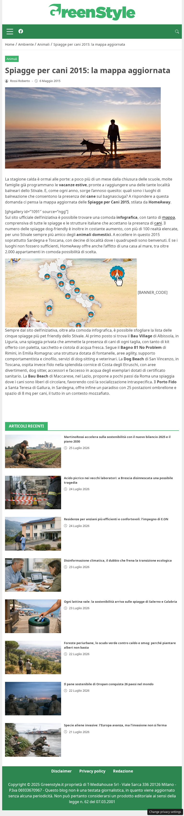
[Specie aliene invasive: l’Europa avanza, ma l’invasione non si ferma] (33, 739)
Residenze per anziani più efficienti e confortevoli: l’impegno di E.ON (116, 519)
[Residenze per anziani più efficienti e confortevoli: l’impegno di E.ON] (33, 533)
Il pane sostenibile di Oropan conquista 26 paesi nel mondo (109, 684)
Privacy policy (92, 771)
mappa (168, 217)
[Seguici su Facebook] (20, 31)
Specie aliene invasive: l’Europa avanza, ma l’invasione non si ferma (115, 725)
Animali (11, 59)
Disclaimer (61, 771)
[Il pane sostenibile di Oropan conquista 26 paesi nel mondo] (33, 698)
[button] (177, 31)
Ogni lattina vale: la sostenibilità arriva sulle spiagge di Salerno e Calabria (120, 601)
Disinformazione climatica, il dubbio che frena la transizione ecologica (118, 560)
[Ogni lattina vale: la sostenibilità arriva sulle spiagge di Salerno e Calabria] (33, 616)
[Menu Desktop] (10, 31)
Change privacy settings (165, 812)
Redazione (123, 771)
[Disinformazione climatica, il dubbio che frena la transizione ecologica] (33, 575)
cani (158, 223)
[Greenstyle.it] (92, 11)
